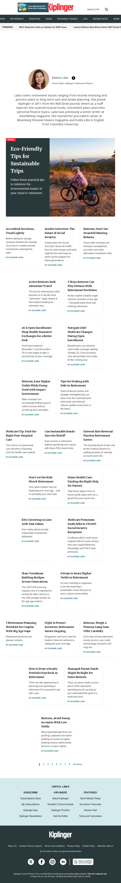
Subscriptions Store (30, 798)
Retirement (17, 19)
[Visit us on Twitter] (31, 862)
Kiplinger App (30, 810)
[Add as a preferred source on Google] (81, 862)
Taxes (48, 19)
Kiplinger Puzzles (60, 810)
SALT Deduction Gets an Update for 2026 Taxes (43, 27)
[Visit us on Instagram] (52, 862)
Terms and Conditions (54, 846)
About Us (12, 846)
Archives (77, 764)
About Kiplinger (60, 798)
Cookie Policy (88, 846)
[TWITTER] (73, 78)
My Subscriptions (31, 804)
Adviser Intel (100, 19)
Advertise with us (105, 846)
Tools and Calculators (90, 816)
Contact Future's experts (30, 846)
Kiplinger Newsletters (30, 816)
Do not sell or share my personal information (60, 851)
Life (85, 19)
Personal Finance (67, 19)
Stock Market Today (90, 798)
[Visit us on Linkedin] (63, 862)
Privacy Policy (73, 846)
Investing (34, 19)
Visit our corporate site (97, 874)
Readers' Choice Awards (60, 804)
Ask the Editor (60, 816)
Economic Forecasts (90, 804)
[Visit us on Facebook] (41, 862)
